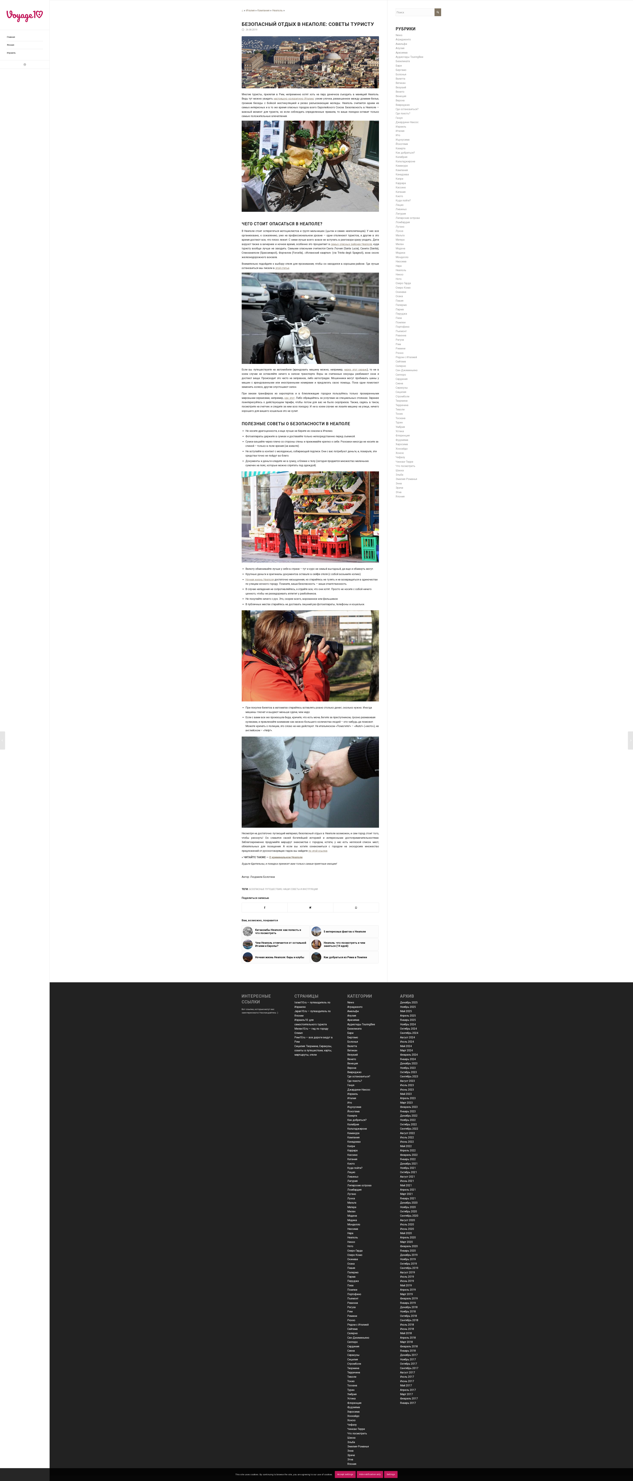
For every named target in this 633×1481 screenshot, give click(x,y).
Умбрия (400, 427)
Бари (399, 65)
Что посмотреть (405, 466)
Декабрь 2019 (409, 1255)
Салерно (401, 366)
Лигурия (401, 213)
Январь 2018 (408, 1350)
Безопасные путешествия (265, 889)
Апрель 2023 (408, 1098)
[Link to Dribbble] (24, 64)
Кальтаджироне (405, 161)
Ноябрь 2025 (408, 1006)
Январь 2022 (408, 1159)
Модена (400, 248)
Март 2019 (406, 1294)
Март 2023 (406, 1102)
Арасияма (401, 52)
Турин (399, 422)
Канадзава (402, 174)
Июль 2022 (407, 1137)
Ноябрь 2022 (408, 1120)
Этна (398, 492)
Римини (400, 348)
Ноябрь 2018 (408, 1311)
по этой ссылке (317, 850)
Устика (400, 431)
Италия (250, 10)
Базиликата (403, 61)
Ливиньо (401, 209)
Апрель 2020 (408, 1237)
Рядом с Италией (406, 357)
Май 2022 (406, 1146)
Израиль (401, 126)
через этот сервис (355, 369)
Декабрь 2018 (409, 1307)
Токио (399, 413)
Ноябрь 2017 (408, 1359)
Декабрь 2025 (409, 1002)
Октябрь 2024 (408, 1028)
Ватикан (401, 83)
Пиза (399, 318)
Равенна (401, 335)
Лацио (400, 205)
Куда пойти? (403, 200)
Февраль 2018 (409, 1346)
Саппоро (401, 374)
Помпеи (401, 322)
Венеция (401, 96)
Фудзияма (402, 440)
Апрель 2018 (408, 1337)
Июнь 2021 (407, 1181)
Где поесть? (403, 113)
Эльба (399, 474)
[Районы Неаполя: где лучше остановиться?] (2, 740)
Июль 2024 (407, 1041)
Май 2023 (406, 1094)
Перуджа (401, 313)
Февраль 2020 (409, 1246)
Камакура (402, 165)
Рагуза (400, 339)
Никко (399, 274)
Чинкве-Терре (404, 461)
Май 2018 (406, 1333)
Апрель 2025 (408, 1015)
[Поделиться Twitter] (310, 907)
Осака (399, 296)
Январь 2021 (408, 1198)
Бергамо (401, 70)
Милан (400, 244)
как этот (289, 398)
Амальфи (401, 43)
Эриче (399, 487)
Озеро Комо (403, 287)
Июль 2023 (407, 1085)
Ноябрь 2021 (408, 1168)
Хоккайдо (402, 448)
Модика (400, 252)
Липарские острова (408, 218)
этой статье (282, 268)
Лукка (399, 231)
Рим (398, 344)
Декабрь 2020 (409, 1202)
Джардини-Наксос (407, 122)
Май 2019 (406, 1285)
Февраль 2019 (409, 1298)
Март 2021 (406, 1194)
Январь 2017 (408, 1403)
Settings (391, 1474)
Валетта (400, 78)
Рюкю (400, 353)
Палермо (401, 305)
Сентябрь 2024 (409, 1033)
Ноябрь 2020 (408, 1207)
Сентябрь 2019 (409, 1268)
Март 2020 (406, 1242)
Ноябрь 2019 (408, 1259)
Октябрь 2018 (408, 1316)
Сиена (399, 383)
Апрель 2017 (408, 1390)
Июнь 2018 (407, 1329)
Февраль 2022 (409, 1154)
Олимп (298, 1033)
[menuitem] (24, 37)
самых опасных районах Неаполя (351, 244)
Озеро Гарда (403, 283)
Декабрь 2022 (409, 1115)
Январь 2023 (408, 1111)
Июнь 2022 (407, 1141)
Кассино (401, 187)
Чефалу (400, 457)
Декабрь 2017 (409, 1355)
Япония (400, 496)
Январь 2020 (408, 1250)
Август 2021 (407, 1176)
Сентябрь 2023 (409, 1076)
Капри (399, 178)
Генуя (399, 117)
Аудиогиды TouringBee (409, 57)
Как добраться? (405, 152)
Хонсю (400, 453)
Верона (400, 100)
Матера (400, 239)
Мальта (400, 235)
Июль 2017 (407, 1376)
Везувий (401, 87)
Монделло (402, 257)
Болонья (401, 74)
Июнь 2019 (407, 1281)
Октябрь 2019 (408, 1263)
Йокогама (402, 144)
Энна (399, 483)
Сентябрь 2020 (409, 1215)
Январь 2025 (408, 1020)
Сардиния (401, 379)
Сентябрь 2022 (409, 1128)
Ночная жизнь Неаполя (259, 579)
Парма (400, 309)
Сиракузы (402, 387)
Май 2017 (406, 1385)
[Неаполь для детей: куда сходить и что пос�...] (630, 740)
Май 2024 (406, 1046)
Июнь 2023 (407, 1089)
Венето (400, 91)
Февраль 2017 (409, 1398)
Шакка (400, 470)
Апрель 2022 (408, 1150)
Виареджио (403, 104)
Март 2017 (406, 1394)
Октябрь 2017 (408, 1363)
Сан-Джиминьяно (407, 370)
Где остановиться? (407, 109)
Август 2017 (407, 1372)
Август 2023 (407, 1080)
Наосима (401, 261)
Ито (398, 135)
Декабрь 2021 (409, 1163)
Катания (401, 191)
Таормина (401, 400)
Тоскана (400, 418)
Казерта (400, 148)
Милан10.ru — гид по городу (311, 1028)
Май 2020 (406, 1233)
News (399, 35)
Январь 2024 (408, 1059)
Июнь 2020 (407, 1228)
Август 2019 (407, 1272)
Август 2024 (407, 1037)
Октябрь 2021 (408, 1172)
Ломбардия (403, 222)
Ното (399, 279)
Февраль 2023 (409, 1107)
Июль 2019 (407, 1276)
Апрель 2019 (408, 1289)
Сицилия (401, 392)
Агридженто (403, 39)
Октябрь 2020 (408, 1211)
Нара (399, 265)
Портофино (402, 326)
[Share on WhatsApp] (356, 907)
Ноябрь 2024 (408, 1024)
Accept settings (345, 1474)
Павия (399, 300)
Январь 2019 (408, 1302)
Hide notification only (370, 1474)
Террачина (402, 405)
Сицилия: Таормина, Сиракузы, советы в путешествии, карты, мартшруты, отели (313, 1050)
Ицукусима (402, 139)
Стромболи (402, 396)
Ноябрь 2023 (408, 1067)
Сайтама (401, 361)
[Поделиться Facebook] (264, 907)
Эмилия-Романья (406, 479)
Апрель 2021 (408, 1189)
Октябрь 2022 (408, 1124)
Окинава (401, 292)
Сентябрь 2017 (409, 1368)
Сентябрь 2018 (409, 1320)
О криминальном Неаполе (286, 857)
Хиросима (402, 444)
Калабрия (401, 157)
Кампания (263, 10)
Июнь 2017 (407, 1381)
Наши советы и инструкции (300, 889)
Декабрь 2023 (409, 1063)
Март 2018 (406, 1342)
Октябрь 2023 (408, 1072)
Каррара (401, 183)
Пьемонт (401, 331)
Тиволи (400, 409)
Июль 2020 (407, 1224)
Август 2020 (407, 1220)
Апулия (400, 48)
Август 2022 (407, 1133)
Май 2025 (406, 1011)
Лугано (400, 226)
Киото (399, 196)
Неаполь (277, 10)
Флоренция (403, 435)
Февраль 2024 (409, 1054)
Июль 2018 (407, 1324)
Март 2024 (406, 1050)
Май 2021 (406, 1185)
